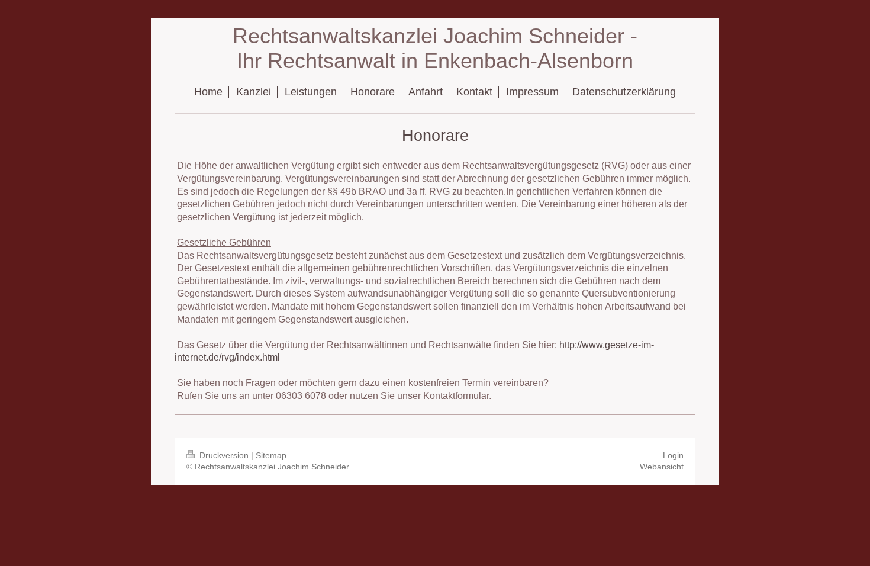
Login (673, 455)
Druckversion (224, 455)
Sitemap (271, 455)
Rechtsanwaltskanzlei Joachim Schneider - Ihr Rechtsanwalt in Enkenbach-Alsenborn (435, 48)
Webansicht (662, 466)
